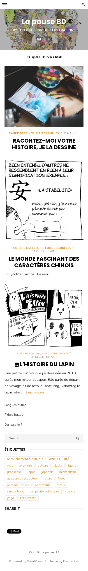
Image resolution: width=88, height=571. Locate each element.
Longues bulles (58, 248)
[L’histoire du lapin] (44, 315)
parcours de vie (18, 485)
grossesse (14, 472)
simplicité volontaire (44, 491)
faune (72, 465)
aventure (25, 465)
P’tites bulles (14, 415)
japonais (47, 472)
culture (43, 465)
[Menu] (4, 4)
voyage (70, 491)
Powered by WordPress (26, 561)
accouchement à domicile (25, 459)
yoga (10, 498)
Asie (10, 465)
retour (61, 485)
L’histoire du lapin (47, 364)
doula (58, 465)
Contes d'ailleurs (28, 248)
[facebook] (49, 39)
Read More (36, 392)
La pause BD (44, 21)
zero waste (28, 498)
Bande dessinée (21, 133)
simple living (16, 491)
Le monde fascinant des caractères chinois (44, 262)
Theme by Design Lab (63, 561)
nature (47, 478)
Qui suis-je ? (13, 425)
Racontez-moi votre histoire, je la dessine (44, 144)
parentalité (43, 485)
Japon (32, 472)
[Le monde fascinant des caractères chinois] (44, 201)
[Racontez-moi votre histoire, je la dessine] (44, 96)
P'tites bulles (47, 133)
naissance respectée (22, 478)
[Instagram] (39, 39)
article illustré (59, 459)
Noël (61, 478)
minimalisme (68, 472)
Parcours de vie (55, 353)
